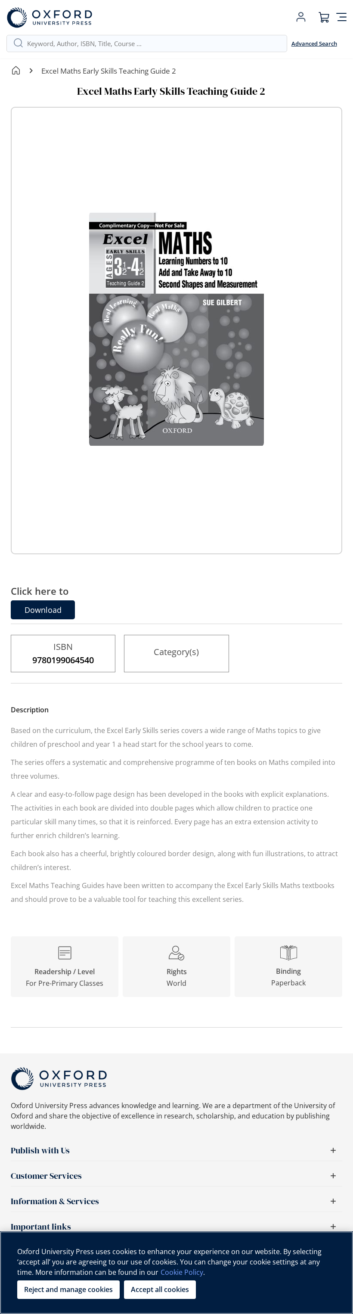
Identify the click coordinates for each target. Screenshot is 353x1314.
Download (43, 610)
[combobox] (153, 43)
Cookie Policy (182, 1272)
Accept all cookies (160, 1289)
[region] (176, 1272)
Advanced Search (314, 43)
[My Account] (300, 17)
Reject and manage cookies (68, 1289)
